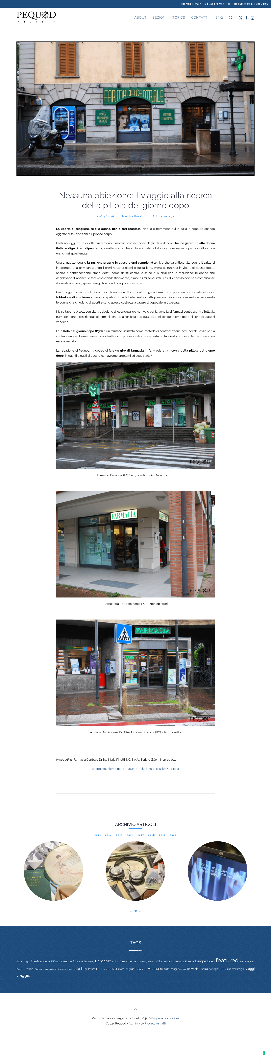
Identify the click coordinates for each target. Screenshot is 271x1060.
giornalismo (51, 969)
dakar (160, 961)
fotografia (249, 961)
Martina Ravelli (133, 216)
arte (83, 961)
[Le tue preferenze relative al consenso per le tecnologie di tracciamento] (264, 1053)
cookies (174, 1018)
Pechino (182, 969)
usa (229, 969)
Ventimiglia (238, 969)
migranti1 (141, 969)
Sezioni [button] (159, 17)
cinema (131, 961)
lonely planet (110, 969)
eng (218, 17)
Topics (178, 17)
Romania (192, 968)
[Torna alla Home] (36, 18)
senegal (214, 968)
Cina (122, 961)
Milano (153, 968)
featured (131, 769)
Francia (28, 968)
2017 (140, 835)
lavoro (91, 969)
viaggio (23, 975)
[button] (231, 18)
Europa (189, 961)
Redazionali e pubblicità (251, 4)
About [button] (140, 17)
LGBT (99, 969)
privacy (161, 1018)
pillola (175, 769)
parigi (174, 969)
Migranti (131, 968)
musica (164, 968)
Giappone (39, 969)
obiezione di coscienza (154, 769)
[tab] (131, 911)
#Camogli (22, 961)
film (241, 961)
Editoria (168, 961)
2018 (151, 835)
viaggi (250, 969)
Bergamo (103, 961)
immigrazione (65, 969)
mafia (121, 969)
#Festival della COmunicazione (51, 961)
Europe (200, 961)
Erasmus (178, 961)
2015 (119, 835)
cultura (152, 961)
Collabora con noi (217, 4)
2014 (108, 835)
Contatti (200, 17)
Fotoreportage (163, 216)
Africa (76, 961)
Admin (133, 1023)
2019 (162, 835)
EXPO (210, 961)
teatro (223, 969)
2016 (130, 835)
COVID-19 (142, 961)
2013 (97, 835)
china (115, 961)
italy (84, 969)
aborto (96, 769)
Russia (204, 968)
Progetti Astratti (155, 1023)
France (19, 969)
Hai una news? (191, 4)
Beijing (91, 961)
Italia (76, 969)
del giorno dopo (113, 769)
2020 (173, 835)
